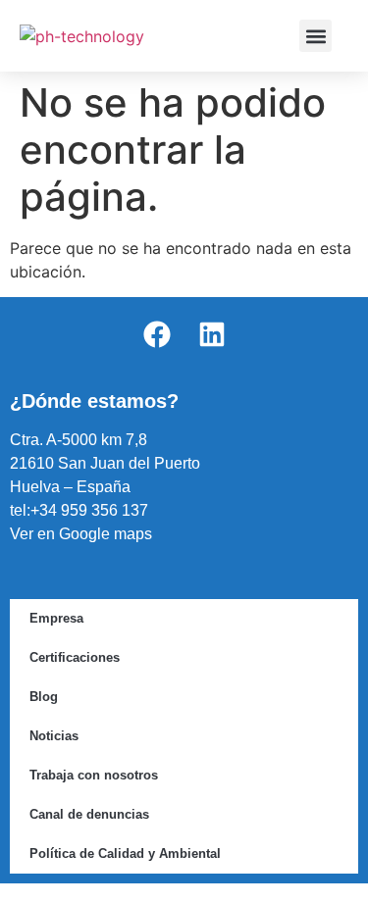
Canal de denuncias (89, 814)
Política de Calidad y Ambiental (125, 853)
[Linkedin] (211, 334)
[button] (315, 36)
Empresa (56, 618)
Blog (43, 696)
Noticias (54, 735)
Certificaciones (74, 657)
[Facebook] (157, 334)
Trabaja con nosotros (93, 775)
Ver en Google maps (81, 534)
